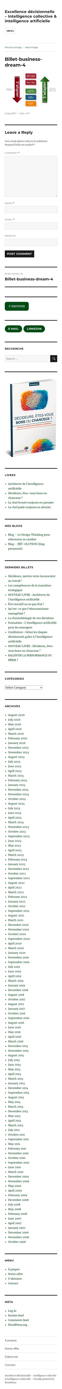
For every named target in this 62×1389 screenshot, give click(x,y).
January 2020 (16, 952)
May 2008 (14, 1209)
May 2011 (14, 1144)
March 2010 (15, 1172)
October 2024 (17, 799)
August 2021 (16, 915)
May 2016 (14, 1032)
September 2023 (19, 836)
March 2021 (15, 920)
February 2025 (17, 780)
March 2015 (15, 1078)
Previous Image (13, 47)
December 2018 (18, 990)
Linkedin (34, 328)
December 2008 (18, 1200)
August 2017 (16, 1004)
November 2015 (18, 1050)
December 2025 (18, 747)
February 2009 (17, 1195)
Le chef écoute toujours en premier (31, 502)
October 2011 (16, 1134)
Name (9, 203)
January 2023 (16, 864)
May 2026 (14, 724)
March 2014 (15, 1106)
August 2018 (16, 994)
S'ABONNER (17, 306)
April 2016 (14, 1036)
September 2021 (18, 910)
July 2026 (14, 719)
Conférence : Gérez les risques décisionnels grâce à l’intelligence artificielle (30, 636)
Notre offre (15, 1274)
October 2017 (16, 999)
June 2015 (14, 1064)
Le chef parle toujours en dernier (29, 507)
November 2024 (18, 794)
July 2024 (14, 808)
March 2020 (16, 948)
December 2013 (18, 1111)
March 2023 (16, 855)
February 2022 (17, 896)
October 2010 (16, 1158)
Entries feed (16, 1315)
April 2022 (15, 887)
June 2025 (14, 766)
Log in (12, 1310)
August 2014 (16, 1097)
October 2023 (17, 831)
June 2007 (14, 1218)
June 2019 (14, 971)
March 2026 (16, 733)
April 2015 (14, 1074)
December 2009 (18, 1176)
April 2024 (15, 817)
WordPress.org (17, 1324)
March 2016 (15, 1041)
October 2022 (17, 873)
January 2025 (16, 785)
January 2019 (16, 985)
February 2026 (17, 738)
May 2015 (14, 1069)
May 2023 (14, 845)
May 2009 (14, 1186)
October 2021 (16, 906)
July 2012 (14, 1130)
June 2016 (14, 1027)
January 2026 (17, 743)
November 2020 (18, 929)
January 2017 (16, 1008)
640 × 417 (25, 113)
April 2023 (14, 850)
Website (10, 235)
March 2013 (15, 1125)
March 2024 (16, 822)
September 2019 (18, 962)
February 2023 (17, 859)
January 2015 (16, 1083)
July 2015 (14, 1060)
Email (10, 219)
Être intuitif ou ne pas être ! (26, 604)
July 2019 (14, 966)
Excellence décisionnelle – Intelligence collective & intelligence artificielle (31, 16)
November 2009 (18, 1181)
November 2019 (18, 957)
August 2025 (16, 757)
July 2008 (14, 1204)
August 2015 (16, 1055)
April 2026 (15, 729)
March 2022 (16, 892)
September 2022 (19, 878)
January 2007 (16, 1227)
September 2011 (18, 1139)
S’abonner (15, 1278)
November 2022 (18, 868)
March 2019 (15, 980)
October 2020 (17, 934)
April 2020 (15, 943)
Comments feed (18, 1320)
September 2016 (18, 1018)
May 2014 (14, 1102)
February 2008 (17, 1213)
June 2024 (14, 813)
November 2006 (18, 1237)
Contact (13, 1283)
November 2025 (18, 752)
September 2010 (18, 1162)
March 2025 (16, 775)
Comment (12, 153)
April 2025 (15, 771)
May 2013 (14, 1116)
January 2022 (16, 901)
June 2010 (14, 1167)
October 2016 (16, 1013)
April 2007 (14, 1223)
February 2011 (17, 1148)
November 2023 (18, 827)
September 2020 (19, 938)
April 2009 (15, 1190)
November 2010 (18, 1153)
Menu (10, 30)
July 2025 (14, 761)
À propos (14, 1269)
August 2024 (16, 803)
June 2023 (14, 841)
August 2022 (16, 882)
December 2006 (18, 1232)
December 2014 (18, 1088)
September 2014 (18, 1092)
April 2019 (14, 976)
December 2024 (18, 789)
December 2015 (18, 1046)
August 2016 (16, 1022)
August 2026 (16, 715)
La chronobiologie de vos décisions (31, 618)
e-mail (13, 328)
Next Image (31, 47)
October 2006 (17, 1241)
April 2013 (14, 1120)
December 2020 (18, 924)
